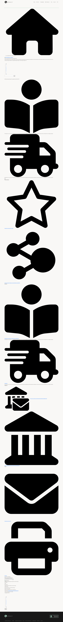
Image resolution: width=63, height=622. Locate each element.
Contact (42, 620)
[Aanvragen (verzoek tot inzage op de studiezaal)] (31, 106)
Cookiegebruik (34, 620)
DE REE (13, 620)
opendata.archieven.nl (8, 620)
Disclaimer (38, 620)
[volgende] (6, 607)
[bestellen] (31, 155)
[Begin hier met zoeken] (32, 31)
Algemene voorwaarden (18, 620)
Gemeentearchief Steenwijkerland (13, 590)
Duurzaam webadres (7, 576)
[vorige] (6, 63)
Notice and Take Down (28, 620)
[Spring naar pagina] (14, 76)
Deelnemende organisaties (55, 616)
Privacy (23, 620)
